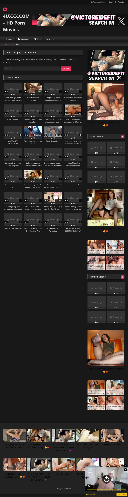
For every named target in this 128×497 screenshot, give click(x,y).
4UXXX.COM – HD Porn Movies (15, 23)
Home (10, 39)
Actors (51, 39)
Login (111, 2)
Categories (24, 39)
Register (121, 2)
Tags (39, 39)
